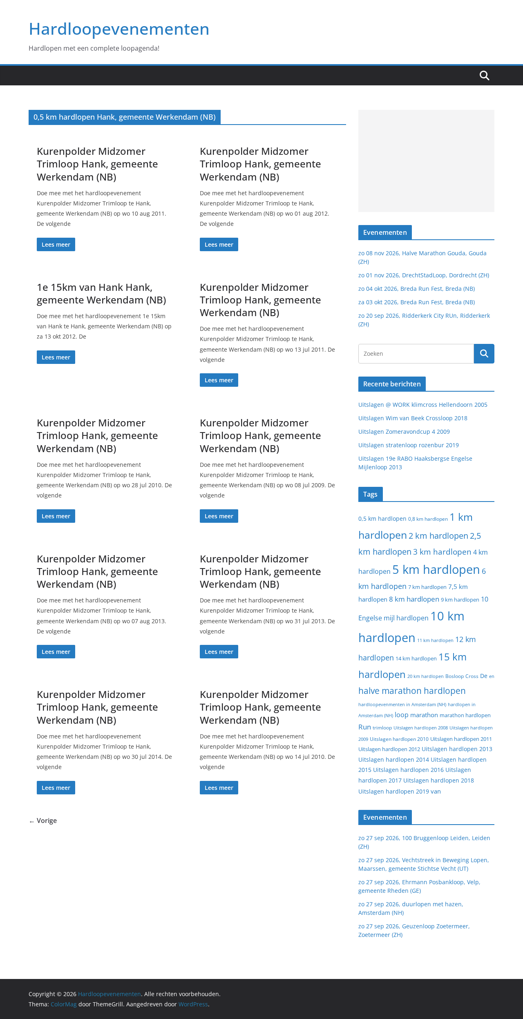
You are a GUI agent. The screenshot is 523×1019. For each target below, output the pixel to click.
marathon (424, 715)
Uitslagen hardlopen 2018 (438, 780)
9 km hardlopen (460, 599)
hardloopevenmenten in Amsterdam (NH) (402, 704)
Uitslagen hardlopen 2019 (393, 791)
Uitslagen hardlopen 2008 (420, 728)
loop (402, 714)
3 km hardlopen (442, 551)
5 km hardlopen (436, 569)
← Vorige (43, 820)
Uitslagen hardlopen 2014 (393, 759)
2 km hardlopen (438, 535)
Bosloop (454, 676)
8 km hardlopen (414, 599)
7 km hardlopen (427, 587)
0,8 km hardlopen (428, 519)
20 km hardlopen (425, 676)
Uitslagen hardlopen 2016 (408, 770)
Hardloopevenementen (119, 28)
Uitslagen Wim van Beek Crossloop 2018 (412, 418)
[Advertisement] (426, 161)
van (436, 791)
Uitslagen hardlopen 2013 (457, 749)
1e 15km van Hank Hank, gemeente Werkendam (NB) (101, 293)
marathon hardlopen (465, 715)
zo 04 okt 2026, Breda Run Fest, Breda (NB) (416, 288)
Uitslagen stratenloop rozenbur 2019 (408, 445)
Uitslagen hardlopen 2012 (389, 749)
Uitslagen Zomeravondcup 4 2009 (404, 431)
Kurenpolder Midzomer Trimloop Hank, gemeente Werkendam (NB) (97, 163)
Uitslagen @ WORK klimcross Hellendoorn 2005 (422, 404)
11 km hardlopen (435, 640)
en (491, 676)
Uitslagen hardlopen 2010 (399, 739)
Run (364, 726)
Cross (471, 676)
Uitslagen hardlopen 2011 (461, 739)
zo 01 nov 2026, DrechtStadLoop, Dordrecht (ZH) (423, 275)
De (483, 676)
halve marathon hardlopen (412, 690)
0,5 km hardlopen (382, 518)
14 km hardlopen (416, 658)
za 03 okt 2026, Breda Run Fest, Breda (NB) (416, 302)
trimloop (382, 727)
